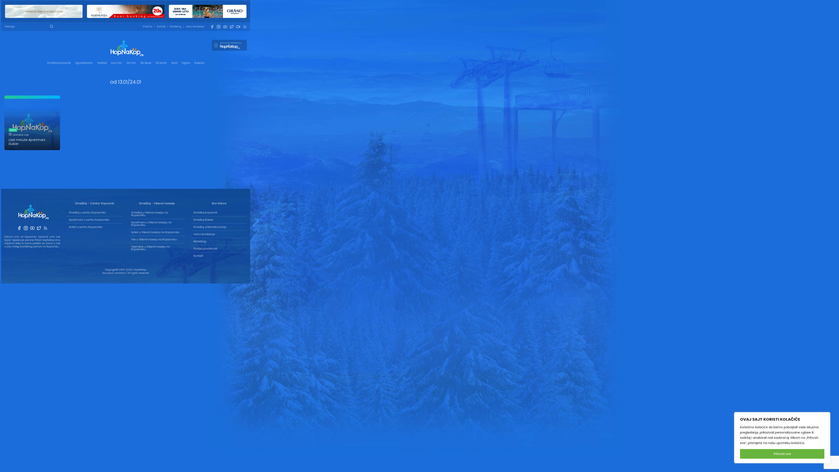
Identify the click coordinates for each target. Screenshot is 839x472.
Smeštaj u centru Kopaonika (87, 212)
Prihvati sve (782, 454)
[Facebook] (212, 27)
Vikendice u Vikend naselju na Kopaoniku (150, 248)
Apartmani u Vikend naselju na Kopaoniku (151, 223)
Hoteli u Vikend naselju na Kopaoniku (155, 232)
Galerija (199, 63)
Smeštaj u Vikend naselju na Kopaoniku (149, 214)
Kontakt (161, 26)
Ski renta (161, 63)
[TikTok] (238, 27)
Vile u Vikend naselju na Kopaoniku (154, 239)
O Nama (147, 26)
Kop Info (116, 63)
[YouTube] (225, 27)
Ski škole (145, 63)
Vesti (174, 63)
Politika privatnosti (205, 248)
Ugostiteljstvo (84, 63)
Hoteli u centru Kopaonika (85, 227)
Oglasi (186, 63)
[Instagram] (218, 27)
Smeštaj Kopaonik (59, 63)
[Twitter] (231, 27)
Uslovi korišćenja (195, 26)
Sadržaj (102, 63)
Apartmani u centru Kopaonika (89, 220)
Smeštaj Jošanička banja (209, 227)
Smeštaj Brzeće (203, 220)
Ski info (131, 63)
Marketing (175, 26)
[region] (782, 437)
